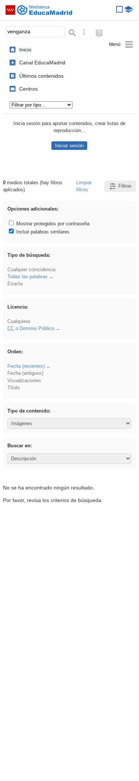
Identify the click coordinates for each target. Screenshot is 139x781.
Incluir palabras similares (42, 232)
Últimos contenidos (41, 76)
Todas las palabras (27, 276)
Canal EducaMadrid (42, 62)
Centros (28, 89)
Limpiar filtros (84, 186)
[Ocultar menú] (121, 44)
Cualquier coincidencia (31, 269)
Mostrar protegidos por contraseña (52, 223)
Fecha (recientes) (26, 366)
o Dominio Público (30, 328)
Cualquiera (18, 321)
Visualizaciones (24, 380)
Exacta (15, 283)
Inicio (25, 50)
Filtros (125, 186)
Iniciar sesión (69, 145)
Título (13, 387)
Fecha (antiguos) (25, 373)
